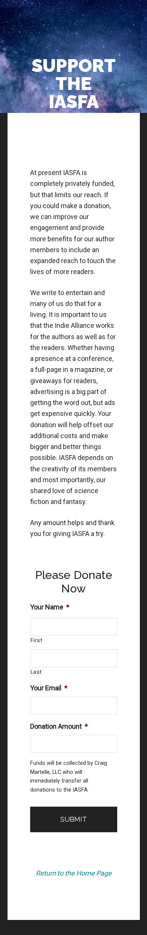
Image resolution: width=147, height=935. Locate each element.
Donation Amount (59, 726)
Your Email (48, 688)
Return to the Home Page (74, 873)
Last (36, 672)
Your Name (49, 607)
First (37, 640)
